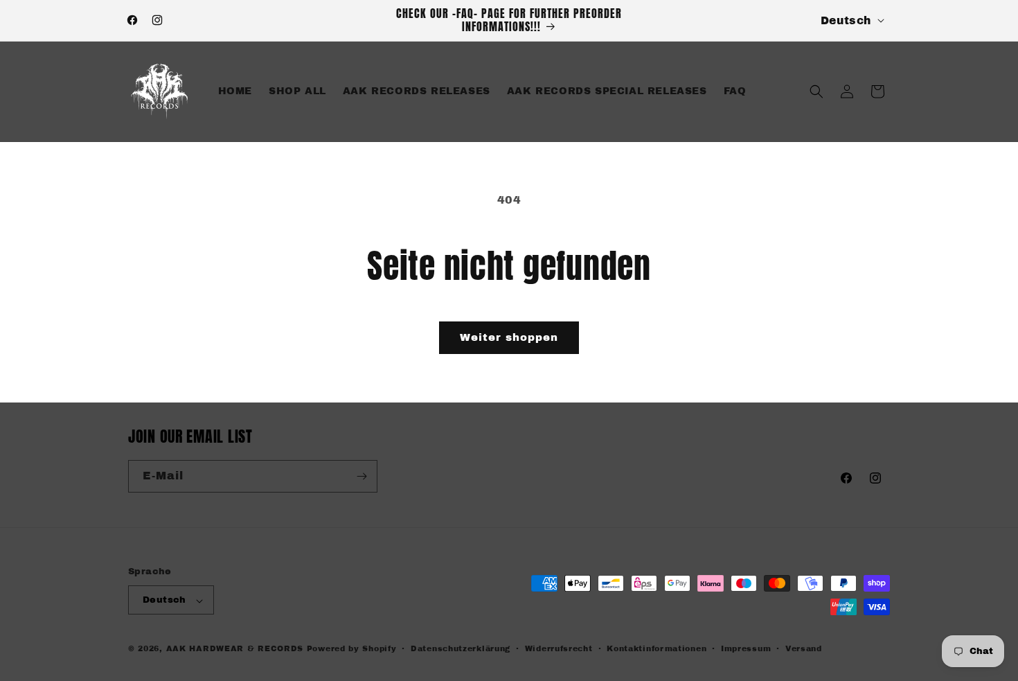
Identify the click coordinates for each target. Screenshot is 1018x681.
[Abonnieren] (361, 476)
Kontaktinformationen (656, 648)
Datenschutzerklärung (460, 648)
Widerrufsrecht (559, 648)
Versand (803, 648)
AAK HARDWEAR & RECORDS (234, 649)
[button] (816, 91)
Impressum (746, 648)
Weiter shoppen (509, 337)
